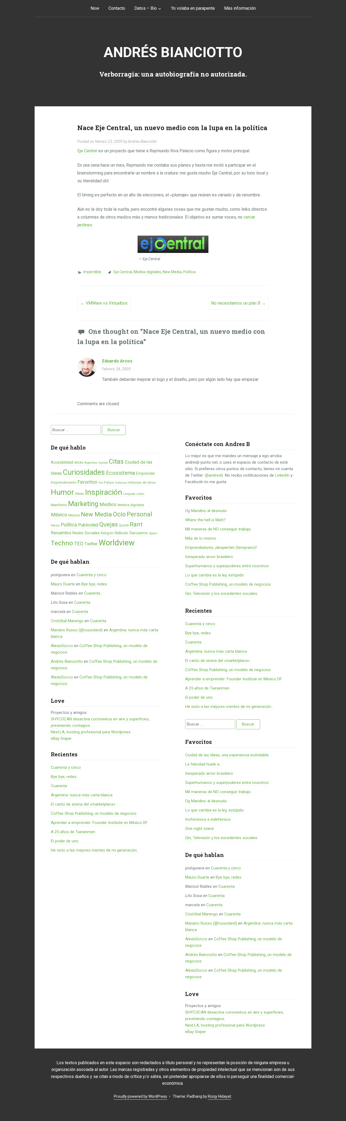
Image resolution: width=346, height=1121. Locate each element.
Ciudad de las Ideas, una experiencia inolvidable (227, 755)
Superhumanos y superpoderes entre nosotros (227, 565)
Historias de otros (142, 482)
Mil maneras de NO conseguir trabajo (218, 529)
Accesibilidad (62, 462)
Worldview (117, 542)
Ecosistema (120, 473)
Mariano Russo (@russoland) (77, 630)
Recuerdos (61, 532)
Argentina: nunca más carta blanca (81, 795)
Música (74, 515)
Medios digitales (147, 272)
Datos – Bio (145, 8)
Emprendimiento (63, 482)
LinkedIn (282, 475)
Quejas (108, 524)
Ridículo (121, 532)
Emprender (145, 473)
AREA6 (78, 462)
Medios (108, 504)
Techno (62, 543)
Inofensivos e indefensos (208, 819)
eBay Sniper (61, 738)
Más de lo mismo (200, 538)
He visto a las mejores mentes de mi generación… (95, 850)
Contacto (116, 8)
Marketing (83, 504)
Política (189, 272)
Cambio (103, 462)
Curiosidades (84, 472)
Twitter (91, 543)
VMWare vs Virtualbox (104, 303)
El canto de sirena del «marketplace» (83, 804)
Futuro (109, 482)
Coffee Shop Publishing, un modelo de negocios (94, 813)
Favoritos (87, 482)
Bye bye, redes (94, 584)
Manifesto (59, 505)
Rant (136, 524)
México (59, 515)
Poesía (55, 525)
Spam (153, 533)
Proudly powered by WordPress (140, 1096)
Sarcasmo (138, 532)
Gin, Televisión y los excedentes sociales (221, 593)
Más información (240, 8)
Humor (62, 492)
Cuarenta (92, 593)
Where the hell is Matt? (205, 519)
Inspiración (103, 492)
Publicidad (88, 524)
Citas (116, 461)
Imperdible (92, 272)
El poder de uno (64, 841)
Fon (100, 482)
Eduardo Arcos (117, 361)
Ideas (79, 494)
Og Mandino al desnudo (206, 510)
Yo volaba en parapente (193, 8)
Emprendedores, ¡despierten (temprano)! (221, 547)
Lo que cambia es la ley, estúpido (214, 575)
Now (95, 8)
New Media (172, 272)
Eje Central (87, 150)
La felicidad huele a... (203, 764)
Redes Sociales (86, 532)
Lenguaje (129, 494)
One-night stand (199, 828)
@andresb (214, 475)
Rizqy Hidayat (219, 1096)
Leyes (140, 494)
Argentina (90, 462)
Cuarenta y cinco (91, 574)
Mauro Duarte (63, 584)
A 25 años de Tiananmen (73, 831)
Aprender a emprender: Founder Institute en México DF (99, 822)
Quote (124, 525)
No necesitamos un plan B (238, 303)
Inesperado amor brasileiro (209, 556)
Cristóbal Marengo (67, 620)
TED (79, 544)
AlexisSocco (62, 645)
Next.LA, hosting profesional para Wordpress (91, 732)
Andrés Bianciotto (173, 52)
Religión (107, 533)
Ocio (119, 514)
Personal (139, 514)
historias (121, 482)
